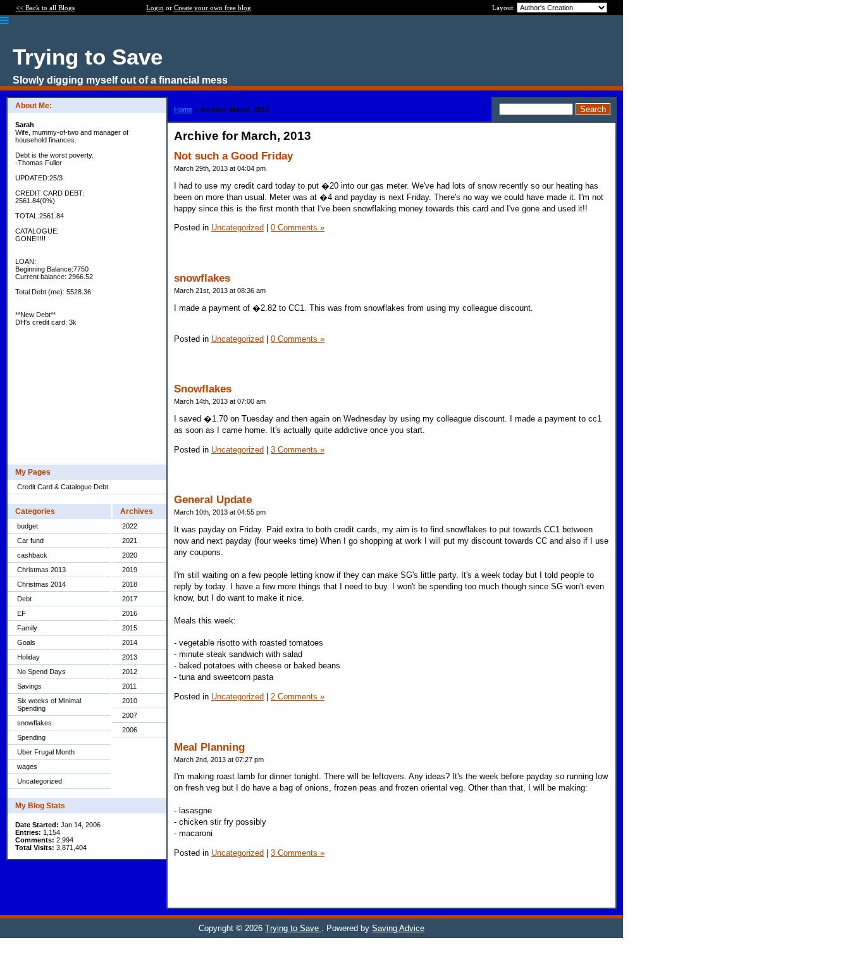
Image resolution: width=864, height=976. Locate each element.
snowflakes (34, 723)
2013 (129, 657)
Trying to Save (293, 928)
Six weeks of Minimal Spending (49, 704)
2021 (129, 540)
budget (27, 526)
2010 (129, 700)
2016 (129, 613)
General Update (213, 500)
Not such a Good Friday (233, 156)
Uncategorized (39, 781)
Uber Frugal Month (46, 752)
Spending (31, 737)
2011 (129, 686)
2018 (129, 584)
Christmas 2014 (41, 584)
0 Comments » (297, 227)
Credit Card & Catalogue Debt (62, 487)
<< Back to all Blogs (45, 7)
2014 (129, 642)
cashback (32, 555)
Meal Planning (209, 747)
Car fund (30, 540)
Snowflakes (202, 389)
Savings (29, 686)
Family (27, 628)
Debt (24, 599)
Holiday (28, 657)
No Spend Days (41, 671)
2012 (129, 671)
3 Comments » (297, 449)
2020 (129, 555)
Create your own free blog (212, 7)
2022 (129, 526)
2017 (129, 599)
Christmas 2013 (41, 569)
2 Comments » (297, 696)
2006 (129, 730)
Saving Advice (398, 928)
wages (27, 766)
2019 (129, 569)
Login (155, 7)
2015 (129, 628)
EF (21, 613)
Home (183, 109)
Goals (26, 642)
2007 (129, 715)
